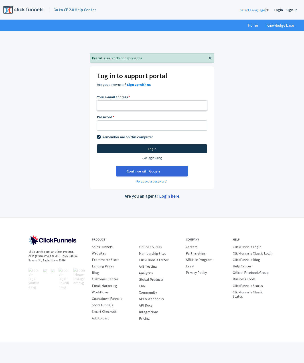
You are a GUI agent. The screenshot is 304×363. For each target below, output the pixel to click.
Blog (95, 272)
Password (105, 117)
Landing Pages (103, 266)
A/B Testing (148, 266)
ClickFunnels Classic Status (248, 294)
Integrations (148, 312)
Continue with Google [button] (143, 171)
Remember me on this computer (127, 137)
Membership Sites (152, 253)
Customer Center (105, 279)
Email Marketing (104, 285)
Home (253, 25)
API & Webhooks (151, 299)
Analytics (146, 273)
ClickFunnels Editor (153, 260)
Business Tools (244, 279)
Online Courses (150, 247)
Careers (191, 247)
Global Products (151, 279)
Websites (99, 253)
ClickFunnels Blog (246, 259)
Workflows (100, 292)
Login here (169, 196)
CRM (142, 286)
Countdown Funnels (107, 298)
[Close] (210, 58)
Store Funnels (102, 305)
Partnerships (196, 253)
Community (148, 292)
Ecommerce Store (105, 259)
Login (278, 10)
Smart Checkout (104, 311)
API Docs (145, 305)
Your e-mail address (113, 97)
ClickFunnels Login (247, 247)
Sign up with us (139, 84)
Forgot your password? (152, 181)
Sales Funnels (102, 247)
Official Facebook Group (251, 272)
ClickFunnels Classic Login (253, 253)
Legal (190, 266)
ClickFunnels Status (248, 285)
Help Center (242, 266)
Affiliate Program (199, 259)
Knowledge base (280, 25)
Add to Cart (100, 318)
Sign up (292, 10)
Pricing (144, 318)
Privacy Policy (196, 272)
